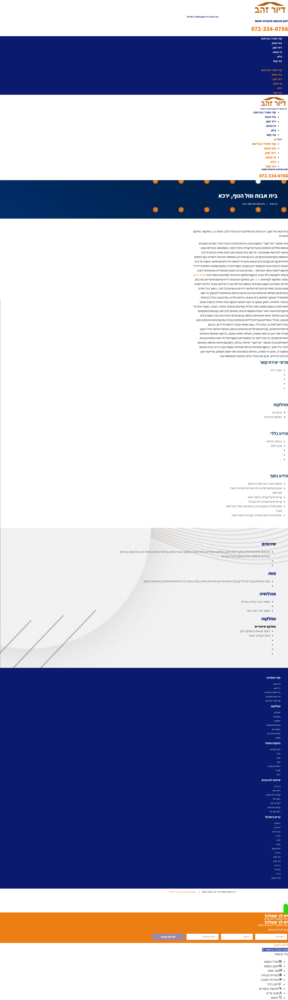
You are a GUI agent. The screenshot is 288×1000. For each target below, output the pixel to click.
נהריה (278, 836)
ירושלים (277, 823)
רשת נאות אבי (274, 811)
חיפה (278, 840)
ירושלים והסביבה (273, 766)
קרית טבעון (276, 878)
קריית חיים (276, 831)
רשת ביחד (276, 799)
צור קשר (277, 61)
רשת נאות (276, 790)
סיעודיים (277, 712)
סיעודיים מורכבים (273, 733)
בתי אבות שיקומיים (273, 696)
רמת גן (277, 852)
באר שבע (276, 857)
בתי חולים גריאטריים (272, 692)
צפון (278, 762)
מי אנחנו (277, 52)
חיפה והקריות (275, 749)
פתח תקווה (276, 848)
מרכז (278, 753)
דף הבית (274, 203)
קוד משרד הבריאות (271, 38)
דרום (278, 774)
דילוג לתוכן (281, 945)
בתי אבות (277, 43)
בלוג (279, 56)
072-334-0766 (269, 29)
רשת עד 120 (275, 803)
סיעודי (257, 279)
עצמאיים (277, 716)
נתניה (278, 844)
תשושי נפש (200, 275)
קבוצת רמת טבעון (273, 794)
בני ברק (277, 865)
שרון (278, 757)
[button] (202, 65)
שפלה (278, 770)
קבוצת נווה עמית (273, 807)
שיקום (278, 737)
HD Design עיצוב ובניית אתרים (182, 891)
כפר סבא (276, 861)
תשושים (277, 721)
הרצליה (277, 869)
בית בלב (277, 786)
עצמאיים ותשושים (273, 725)
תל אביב (277, 827)
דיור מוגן (277, 47)
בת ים (278, 873)
